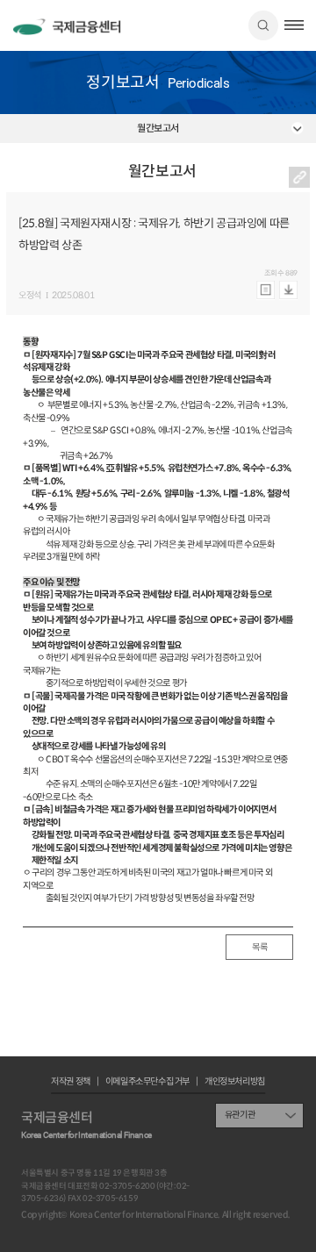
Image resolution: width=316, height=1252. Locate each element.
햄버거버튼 (294, 25)
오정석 (29, 295)
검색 (263, 25)
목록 (259, 947)
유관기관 (240, 1114)
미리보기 (265, 290)
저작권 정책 (70, 1081)
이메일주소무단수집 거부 (147, 1081)
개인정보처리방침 (235, 1081)
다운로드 (288, 290)
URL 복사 (299, 177)
